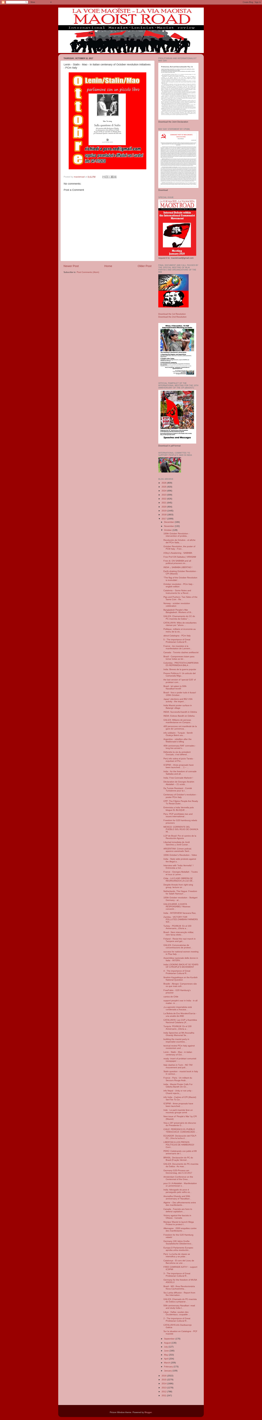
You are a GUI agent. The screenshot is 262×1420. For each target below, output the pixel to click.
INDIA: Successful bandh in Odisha (180, 712)
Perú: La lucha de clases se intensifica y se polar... (176, 1255)
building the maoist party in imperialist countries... (176, 1040)
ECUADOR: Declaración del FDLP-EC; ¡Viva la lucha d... (180, 1137)
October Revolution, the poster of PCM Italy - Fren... (179, 547)
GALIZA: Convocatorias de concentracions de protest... (177, 946)
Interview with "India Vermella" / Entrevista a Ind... (178, 866)
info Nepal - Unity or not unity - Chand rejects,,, (178, 1092)
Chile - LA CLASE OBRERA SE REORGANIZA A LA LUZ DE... (178, 879)
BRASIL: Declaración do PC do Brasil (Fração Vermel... (178, 1159)
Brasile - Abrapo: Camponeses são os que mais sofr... (180, 985)
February (168, 1366)
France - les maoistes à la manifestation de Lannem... (177, 647)
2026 (164, 483)
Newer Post (71, 266)
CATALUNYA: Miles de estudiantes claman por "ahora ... (179, 624)
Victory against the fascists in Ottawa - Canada (177, 1216)
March (167, 1363)
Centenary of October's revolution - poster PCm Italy (180, 796)
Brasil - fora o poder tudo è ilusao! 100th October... (179, 693)
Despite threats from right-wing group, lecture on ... (178, 886)
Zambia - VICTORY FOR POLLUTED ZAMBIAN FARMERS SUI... (180, 919)
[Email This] (103, 176)
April (166, 1359)
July (166, 1347)
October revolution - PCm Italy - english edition (178, 585)
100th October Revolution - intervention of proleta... (176, 534)
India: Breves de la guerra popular (179, 669)
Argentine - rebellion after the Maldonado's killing (177, 740)
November (169, 526)
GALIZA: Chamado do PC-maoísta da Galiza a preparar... (180, 1300)
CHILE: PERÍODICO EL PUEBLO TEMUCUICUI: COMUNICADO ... (180, 1130)
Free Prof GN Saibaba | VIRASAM (179, 557)
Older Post (144, 266)
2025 (164, 487)
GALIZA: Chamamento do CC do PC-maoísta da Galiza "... (179, 617)
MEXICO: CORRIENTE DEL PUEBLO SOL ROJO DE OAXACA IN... (180, 829)
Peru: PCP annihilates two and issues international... (178, 815)
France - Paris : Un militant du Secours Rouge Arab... (177, 1079)
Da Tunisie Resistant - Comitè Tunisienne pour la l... (177, 789)
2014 (164, 1383)
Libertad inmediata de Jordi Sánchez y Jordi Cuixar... (176, 843)
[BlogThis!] (106, 176)
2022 (164, 499)
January (168, 1371)
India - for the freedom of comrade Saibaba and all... (179, 772)
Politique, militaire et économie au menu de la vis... (179, 630)
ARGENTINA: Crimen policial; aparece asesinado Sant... (177, 850)
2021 (164, 503)
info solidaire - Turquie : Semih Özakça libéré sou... (178, 734)
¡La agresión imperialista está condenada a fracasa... (177, 1008)
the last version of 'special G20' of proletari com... (179, 681)
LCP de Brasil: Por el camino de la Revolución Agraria (179, 837)
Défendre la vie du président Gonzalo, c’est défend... (177, 753)
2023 (164, 495)
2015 (164, 1380)
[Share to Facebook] (112, 176)
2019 (164, 511)
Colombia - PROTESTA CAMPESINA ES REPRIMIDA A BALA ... (180, 664)
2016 (164, 1376)
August (167, 1343)
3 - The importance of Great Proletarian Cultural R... (176, 1274)
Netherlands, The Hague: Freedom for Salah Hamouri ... (180, 892)
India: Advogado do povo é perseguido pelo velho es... (177, 1191)
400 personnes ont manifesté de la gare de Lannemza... (180, 727)
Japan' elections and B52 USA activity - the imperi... (177, 700)
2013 (164, 1388)
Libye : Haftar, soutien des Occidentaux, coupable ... (176, 1313)
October (168, 530)
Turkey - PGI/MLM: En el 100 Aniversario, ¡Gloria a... (177, 927)
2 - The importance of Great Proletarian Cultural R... (176, 1319)
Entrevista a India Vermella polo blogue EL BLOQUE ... (178, 808)
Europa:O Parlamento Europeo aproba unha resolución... (178, 1249)
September (169, 1339)
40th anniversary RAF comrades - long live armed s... (179, 747)
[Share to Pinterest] (115, 176)
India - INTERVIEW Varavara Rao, (179, 913)
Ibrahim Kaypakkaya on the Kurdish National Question (180, 978)
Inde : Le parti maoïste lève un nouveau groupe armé (178, 1111)
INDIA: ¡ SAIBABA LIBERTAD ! (177, 567)
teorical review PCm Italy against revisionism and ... (179, 1047)
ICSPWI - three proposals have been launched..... (178, 1104)
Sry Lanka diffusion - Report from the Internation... (179, 1294)
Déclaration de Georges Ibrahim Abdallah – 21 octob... (178, 783)
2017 (164, 519)
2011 (164, 1395)
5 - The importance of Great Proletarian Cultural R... (176, 640)
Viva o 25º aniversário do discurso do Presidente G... (179, 1124)
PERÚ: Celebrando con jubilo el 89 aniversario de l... (180, 1152)
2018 (164, 515)
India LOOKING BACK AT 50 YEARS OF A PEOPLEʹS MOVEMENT (180, 965)
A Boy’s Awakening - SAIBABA (177, 553)
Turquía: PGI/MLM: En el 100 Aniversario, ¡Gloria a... (177, 1027)
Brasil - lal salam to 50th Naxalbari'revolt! (174, 687)
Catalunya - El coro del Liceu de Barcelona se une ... (178, 1261)
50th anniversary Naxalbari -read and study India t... (179, 1306)
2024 (164, 491)
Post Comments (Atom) (88, 272)
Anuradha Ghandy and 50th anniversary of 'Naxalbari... (177, 1197)
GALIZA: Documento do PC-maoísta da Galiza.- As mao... (180, 1165)
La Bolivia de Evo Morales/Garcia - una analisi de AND (180, 1014)
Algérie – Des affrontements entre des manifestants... (179, 1203)
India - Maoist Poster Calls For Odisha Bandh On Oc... (178, 1085)
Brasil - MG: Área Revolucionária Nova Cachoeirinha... (179, 1287)
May (166, 1355)
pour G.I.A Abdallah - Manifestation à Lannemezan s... (180, 1184)
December (169, 522)
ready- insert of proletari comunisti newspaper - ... (179, 1059)
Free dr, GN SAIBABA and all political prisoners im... (177, 562)
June (166, 1351)
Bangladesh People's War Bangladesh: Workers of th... (178, 611)
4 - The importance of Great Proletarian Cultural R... (176, 972)
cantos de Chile (170, 997)
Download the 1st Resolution (172, 314)
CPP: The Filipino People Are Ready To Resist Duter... (180, 802)
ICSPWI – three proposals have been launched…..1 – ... (178, 766)
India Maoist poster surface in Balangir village (177, 706)
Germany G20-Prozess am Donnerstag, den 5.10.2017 (177, 1171)
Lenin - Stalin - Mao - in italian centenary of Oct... (177, 1053)
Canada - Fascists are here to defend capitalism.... (177, 1210)
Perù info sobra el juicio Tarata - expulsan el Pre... (178, 759)
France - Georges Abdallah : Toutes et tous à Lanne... (180, 873)
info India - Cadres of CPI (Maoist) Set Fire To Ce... (179, 1098)
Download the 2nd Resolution (172, 317)
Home (108, 266)
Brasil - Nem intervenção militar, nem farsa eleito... (178, 933)
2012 (164, 1391)
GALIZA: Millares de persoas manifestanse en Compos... (177, 721)
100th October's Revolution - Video (180, 855)
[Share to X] (109, 176)
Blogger (148, 1412)
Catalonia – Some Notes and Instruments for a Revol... (177, 591)
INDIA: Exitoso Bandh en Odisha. (179, 716)
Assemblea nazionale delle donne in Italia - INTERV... (180, 959)
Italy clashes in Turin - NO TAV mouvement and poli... (178, 1066)
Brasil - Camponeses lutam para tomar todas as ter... (178, 657)
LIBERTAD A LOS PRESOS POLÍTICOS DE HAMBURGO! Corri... (178, 1144)
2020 (164, 507)
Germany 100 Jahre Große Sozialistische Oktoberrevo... (178, 1242)
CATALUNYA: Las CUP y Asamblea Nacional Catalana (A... (180, 1021)
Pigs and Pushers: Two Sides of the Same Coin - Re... (180, 598)
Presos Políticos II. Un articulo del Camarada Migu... (179, 674)
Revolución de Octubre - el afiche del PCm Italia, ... (179, 541)
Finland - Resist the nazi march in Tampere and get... (179, 940)
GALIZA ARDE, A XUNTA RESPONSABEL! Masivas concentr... (176, 906)
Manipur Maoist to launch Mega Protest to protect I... (178, 1223)
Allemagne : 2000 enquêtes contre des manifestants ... (179, 1229)
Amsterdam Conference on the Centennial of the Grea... (178, 1178)
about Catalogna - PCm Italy (177, 636)
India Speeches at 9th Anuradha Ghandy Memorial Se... (178, 1034)
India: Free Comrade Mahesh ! (178, 778)
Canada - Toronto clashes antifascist (180, 652)
